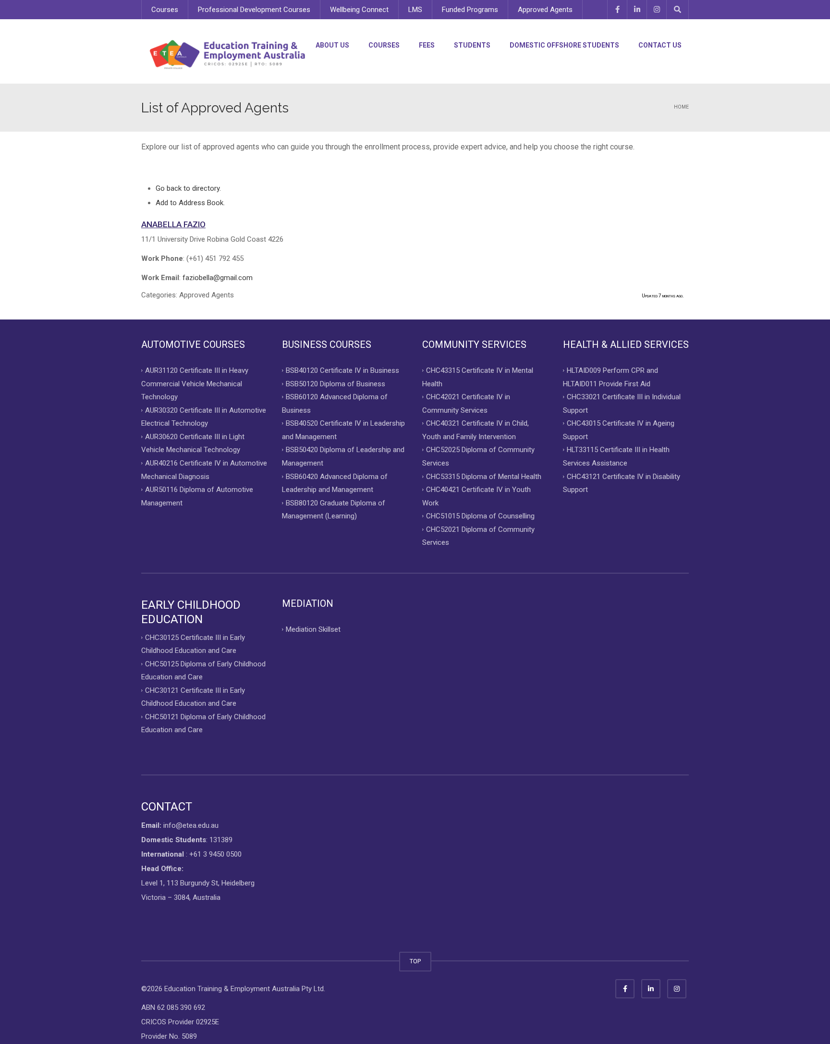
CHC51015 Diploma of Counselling (480, 516)
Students (472, 45)
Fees (427, 45)
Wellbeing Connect (359, 9)
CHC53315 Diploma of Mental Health (483, 476)
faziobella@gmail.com (218, 277)
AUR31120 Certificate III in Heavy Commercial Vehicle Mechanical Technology (194, 383)
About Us (332, 45)
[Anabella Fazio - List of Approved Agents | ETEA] (227, 54)
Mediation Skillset (313, 629)
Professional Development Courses (254, 9)
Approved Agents (545, 9)
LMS (415, 9)
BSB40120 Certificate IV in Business (342, 370)
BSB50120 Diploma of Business (335, 383)
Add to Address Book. (190, 202)
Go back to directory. (188, 188)
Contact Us (660, 45)
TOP (415, 961)
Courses (164, 9)
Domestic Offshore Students (564, 45)
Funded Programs (470, 9)
